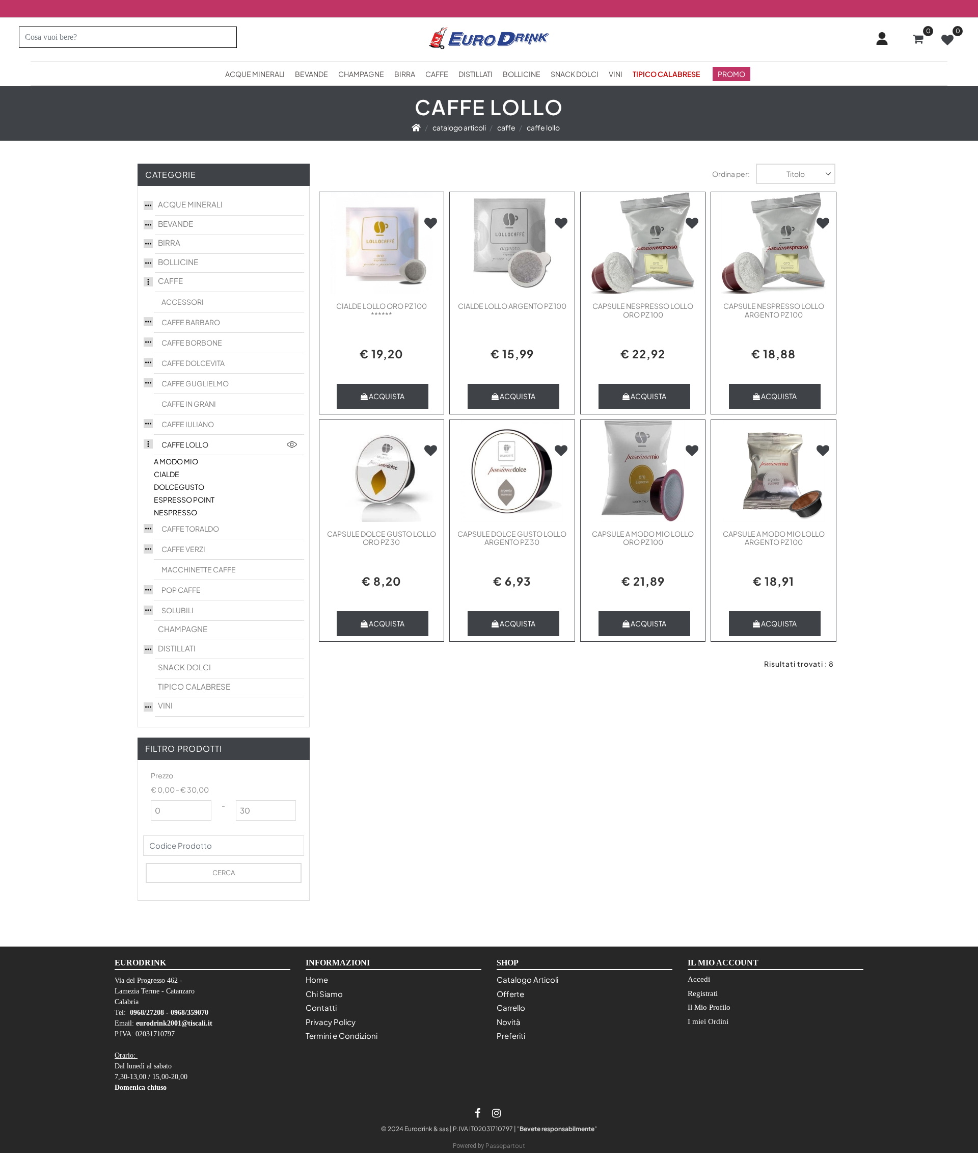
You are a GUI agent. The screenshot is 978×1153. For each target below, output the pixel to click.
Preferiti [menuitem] (511, 1035)
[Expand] (148, 204)
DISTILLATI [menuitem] (475, 73)
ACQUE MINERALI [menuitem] (255, 73)
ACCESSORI (182, 301)
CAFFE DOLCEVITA (193, 363)
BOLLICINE (178, 262)
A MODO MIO (176, 461)
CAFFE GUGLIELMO (195, 383)
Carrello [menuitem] (511, 1007)
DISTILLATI (177, 648)
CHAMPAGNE (182, 629)
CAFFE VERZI (183, 549)
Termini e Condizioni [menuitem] (341, 1035)
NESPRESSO (175, 512)
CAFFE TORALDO (190, 528)
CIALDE (166, 474)
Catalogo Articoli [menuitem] (527, 979)
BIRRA (169, 242)
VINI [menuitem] (615, 73)
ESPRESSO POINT (184, 499)
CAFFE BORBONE (191, 342)
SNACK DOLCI (184, 667)
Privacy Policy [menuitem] (331, 1022)
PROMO (731, 73)
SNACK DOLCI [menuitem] (575, 73)
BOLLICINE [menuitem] (521, 73)
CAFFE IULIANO (187, 424)
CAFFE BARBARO (190, 322)
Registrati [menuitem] (703, 993)
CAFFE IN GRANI (188, 403)
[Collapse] (148, 280)
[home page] (416, 127)
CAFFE (170, 280)
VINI (165, 705)
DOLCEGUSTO (179, 486)
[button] (225, 37)
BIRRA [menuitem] (404, 73)
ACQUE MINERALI (190, 204)
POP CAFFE (181, 589)
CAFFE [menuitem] (436, 73)
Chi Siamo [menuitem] (324, 994)
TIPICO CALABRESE (194, 686)
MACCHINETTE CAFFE (198, 569)
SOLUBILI (177, 610)
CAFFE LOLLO (184, 444)
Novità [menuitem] (509, 1022)
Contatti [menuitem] (321, 1007)
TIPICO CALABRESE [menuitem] (666, 73)
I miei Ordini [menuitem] (708, 1021)
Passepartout (505, 1145)
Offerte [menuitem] (510, 994)
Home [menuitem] (317, 979)
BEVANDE (175, 223)
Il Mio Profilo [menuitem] (709, 1007)
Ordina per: (731, 173)
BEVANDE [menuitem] (311, 73)
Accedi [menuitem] (699, 979)
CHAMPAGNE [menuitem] (361, 73)
